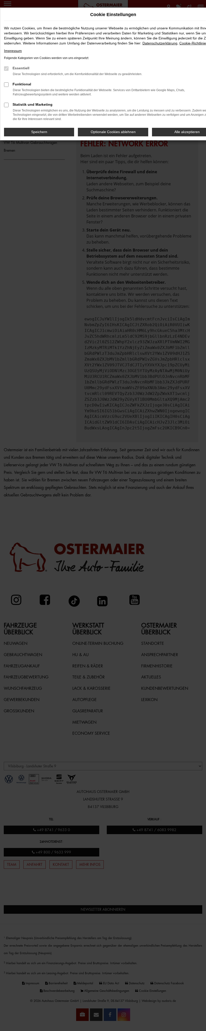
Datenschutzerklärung (159, 43)
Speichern (39, 132)
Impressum (13, 51)
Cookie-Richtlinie (192, 43)
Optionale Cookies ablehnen (113, 132)
